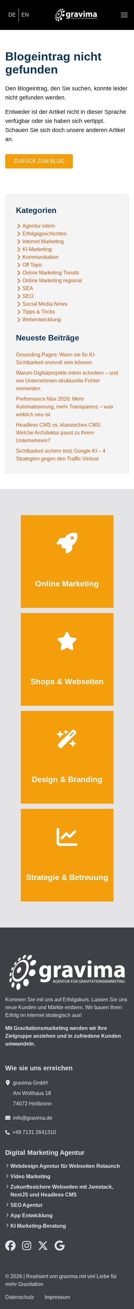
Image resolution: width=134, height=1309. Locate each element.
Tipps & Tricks (38, 311)
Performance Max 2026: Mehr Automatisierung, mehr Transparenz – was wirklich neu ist (64, 406)
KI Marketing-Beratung (38, 1226)
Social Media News (44, 304)
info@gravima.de (32, 1118)
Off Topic (32, 265)
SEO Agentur (26, 1205)
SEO (28, 296)
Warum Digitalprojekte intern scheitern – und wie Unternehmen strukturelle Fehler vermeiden (67, 380)
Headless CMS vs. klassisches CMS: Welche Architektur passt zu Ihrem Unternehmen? (58, 432)
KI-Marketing (37, 249)
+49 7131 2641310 (34, 1132)
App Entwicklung (31, 1215)
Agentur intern (38, 226)
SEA (27, 288)
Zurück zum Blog (39, 161)
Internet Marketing (43, 241)
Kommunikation (40, 257)
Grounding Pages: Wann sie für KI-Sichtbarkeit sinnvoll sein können (56, 358)
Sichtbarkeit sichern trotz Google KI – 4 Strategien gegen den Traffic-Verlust (60, 454)
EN (25, 15)
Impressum (57, 1297)
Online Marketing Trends (50, 272)
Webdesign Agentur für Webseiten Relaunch (65, 1166)
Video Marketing (30, 1176)
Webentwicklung (41, 319)
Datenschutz (19, 1297)
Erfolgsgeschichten (44, 233)
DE (12, 15)
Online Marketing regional (52, 280)
